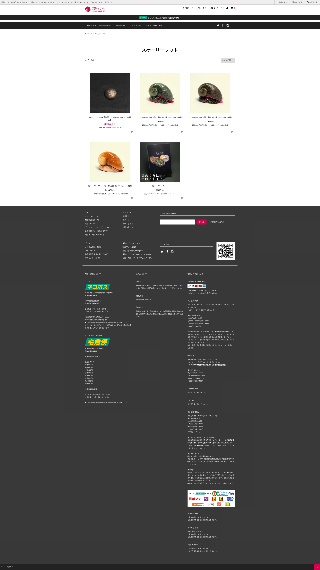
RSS (86, 251)
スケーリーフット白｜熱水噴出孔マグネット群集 (110, 186)
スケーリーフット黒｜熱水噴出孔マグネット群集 (210, 117)
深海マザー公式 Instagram (133, 251)
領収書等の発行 (105, 25)
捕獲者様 (282, 2)
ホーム (87, 34)
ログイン (297, 2)
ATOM (92, 251)
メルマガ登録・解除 (154, 25)
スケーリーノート (160, 186)
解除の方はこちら (217, 222)
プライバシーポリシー (93, 258)
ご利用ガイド (90, 25)
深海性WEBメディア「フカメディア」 (137, 258)
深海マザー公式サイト (131, 243)
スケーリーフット (99, 34)
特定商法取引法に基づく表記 (96, 254)
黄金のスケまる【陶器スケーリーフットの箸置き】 (110, 118)
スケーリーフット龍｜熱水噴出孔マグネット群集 (160, 117)
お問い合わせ (121, 25)
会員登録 (312, 2)
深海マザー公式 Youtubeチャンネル (136, 254)
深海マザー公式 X (129, 247)
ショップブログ (136, 25)
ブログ (87, 243)
